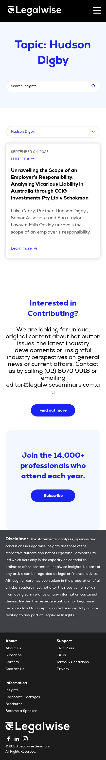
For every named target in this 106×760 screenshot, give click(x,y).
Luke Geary (22, 159)
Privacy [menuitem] (63, 669)
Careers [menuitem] (12, 662)
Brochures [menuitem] (13, 704)
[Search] (93, 86)
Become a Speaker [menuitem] (21, 711)
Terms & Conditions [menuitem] (73, 662)
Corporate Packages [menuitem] (22, 697)
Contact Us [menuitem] (14, 669)
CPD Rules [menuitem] (65, 648)
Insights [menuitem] (11, 690)
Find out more (53, 410)
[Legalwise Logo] (34, 11)
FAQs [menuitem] (61, 655)
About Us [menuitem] (13, 648)
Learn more (21, 249)
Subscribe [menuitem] (13, 655)
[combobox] (45, 86)
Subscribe (53, 495)
